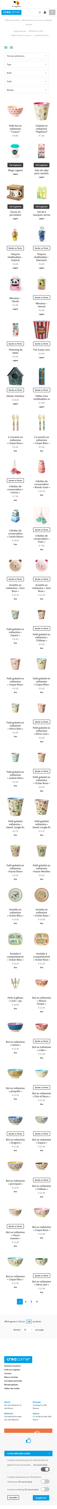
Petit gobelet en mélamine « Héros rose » (41, 730)
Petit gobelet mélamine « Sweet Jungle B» (15, 824)
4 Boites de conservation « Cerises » (15, 489)
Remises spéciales (11, 1384)
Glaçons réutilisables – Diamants (41, 257)
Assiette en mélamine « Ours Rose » (41, 588)
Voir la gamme (15, 165)
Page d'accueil (20, 31)
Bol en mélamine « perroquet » (15, 1182)
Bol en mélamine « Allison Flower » (41, 1000)
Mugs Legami (15, 170)
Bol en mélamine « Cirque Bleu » (15, 1278)
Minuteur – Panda (15, 299)
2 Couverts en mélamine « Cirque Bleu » (41, 440)
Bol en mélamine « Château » (41, 1187)
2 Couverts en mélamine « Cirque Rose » (15, 440)
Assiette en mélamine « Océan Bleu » (15, 912)
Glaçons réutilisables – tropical (15, 257)
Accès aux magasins (12, 1369)
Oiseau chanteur (15, 396)
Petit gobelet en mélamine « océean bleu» (15, 775)
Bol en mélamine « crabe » (41, 1048)
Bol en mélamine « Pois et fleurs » (41, 1095)
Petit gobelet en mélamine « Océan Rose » (41, 780)
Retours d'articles (11, 1377)
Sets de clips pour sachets (41, 172)
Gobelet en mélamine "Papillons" (41, 128)
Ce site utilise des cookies (18, 1453)
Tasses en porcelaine (15, 213)
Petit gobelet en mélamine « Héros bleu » (15, 725)
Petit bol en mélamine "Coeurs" (15, 128)
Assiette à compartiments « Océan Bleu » (15, 956)
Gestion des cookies (11, 1388)
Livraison (7, 1373)
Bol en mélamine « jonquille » (15, 1089)
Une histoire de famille (13, 1381)
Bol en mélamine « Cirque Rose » (41, 1228)
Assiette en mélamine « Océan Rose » (41, 912)
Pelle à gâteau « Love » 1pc (15, 999)
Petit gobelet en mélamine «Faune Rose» (15, 868)
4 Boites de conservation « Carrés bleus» (15, 533)
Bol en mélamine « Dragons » (15, 1141)
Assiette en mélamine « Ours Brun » (15, 588)
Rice (15, 451)
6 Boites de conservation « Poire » (42, 538)
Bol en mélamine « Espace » (41, 1141)
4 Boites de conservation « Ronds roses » (41, 484)
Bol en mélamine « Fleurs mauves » (15, 1235)
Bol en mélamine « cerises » (15, 1043)
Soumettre (13, 1497)
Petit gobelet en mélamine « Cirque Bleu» (41, 681)
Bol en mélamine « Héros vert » (41, 1283)
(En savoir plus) (40, 1464)
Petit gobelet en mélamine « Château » (41, 637)
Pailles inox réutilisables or (41, 397)
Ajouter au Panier (15, 248)
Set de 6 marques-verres (41, 213)
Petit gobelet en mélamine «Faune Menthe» (42, 868)
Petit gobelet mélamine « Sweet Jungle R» (42, 824)
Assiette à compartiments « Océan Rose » (41, 956)
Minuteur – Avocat (42, 305)
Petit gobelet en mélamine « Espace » (15, 632)
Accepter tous (41, 1498)
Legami (15, 174)
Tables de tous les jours (21, 35)
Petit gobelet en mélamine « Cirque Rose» (15, 681)
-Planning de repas (15, 351)
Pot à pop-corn (41, 349)
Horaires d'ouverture (12, 1366)
